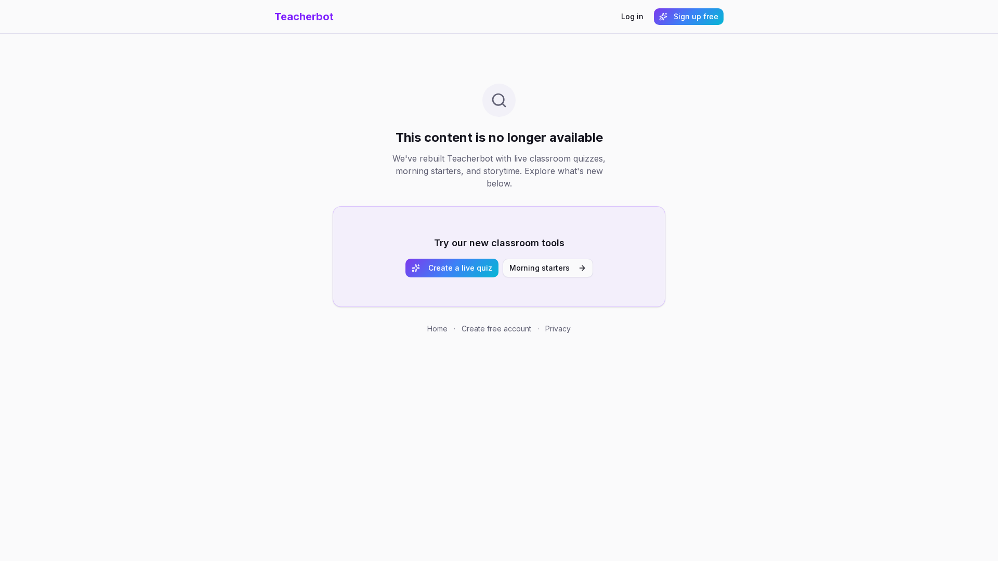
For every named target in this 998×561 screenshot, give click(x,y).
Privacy (558, 328)
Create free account (496, 328)
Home (437, 328)
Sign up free (696, 16)
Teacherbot (304, 16)
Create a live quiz (460, 267)
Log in (632, 16)
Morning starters (539, 267)
